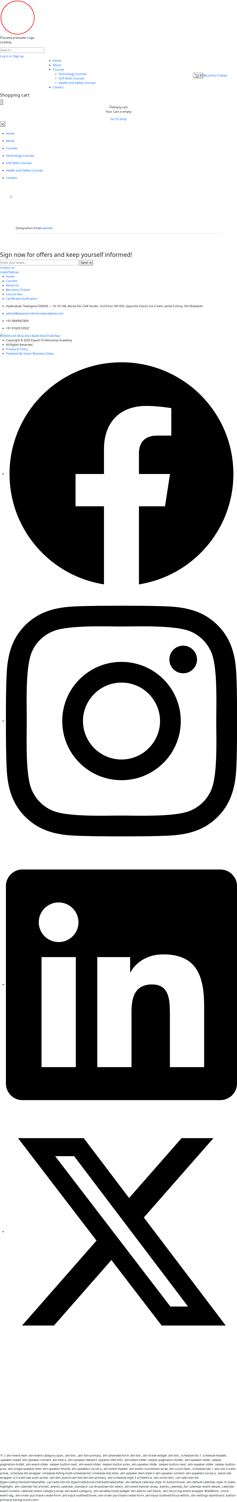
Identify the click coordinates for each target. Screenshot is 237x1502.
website (47, 228)
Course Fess (14, 294)
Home (57, 61)
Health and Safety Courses (77, 83)
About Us (12, 285)
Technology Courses (73, 74)
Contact (58, 87)
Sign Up (24, 1447)
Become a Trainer (215, 75)
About (57, 65)
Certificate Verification (21, 299)
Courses (58, 69)
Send (85, 263)
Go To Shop (119, 119)
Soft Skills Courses (71, 78)
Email (37, 228)
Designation (24, 228)
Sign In (34, 1447)
